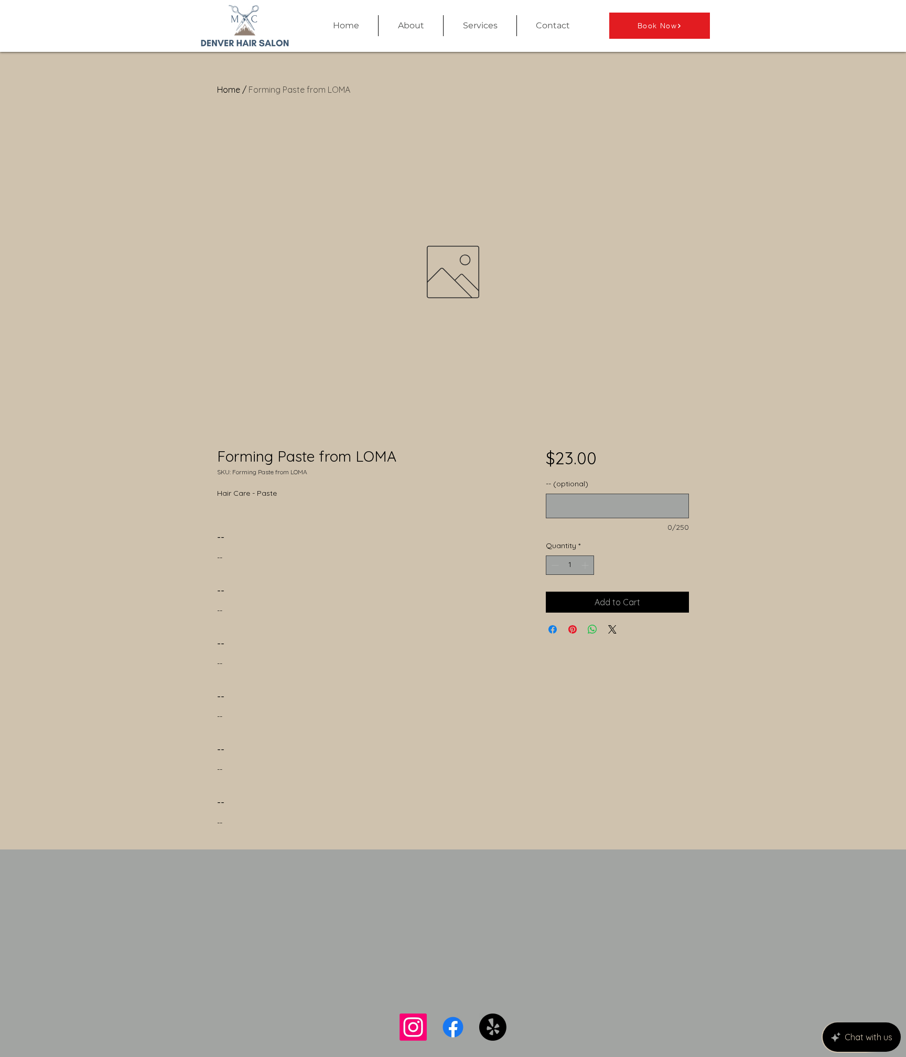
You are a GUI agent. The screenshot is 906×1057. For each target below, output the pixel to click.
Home (228, 89)
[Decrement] (553, 565)
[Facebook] (453, 1027)
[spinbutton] (569, 565)
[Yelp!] (492, 1027)
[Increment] (585, 565)
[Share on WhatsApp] (592, 629)
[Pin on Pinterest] (572, 629)
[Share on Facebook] (552, 629)
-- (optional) (567, 483)
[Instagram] (413, 1027)
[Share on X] (612, 629)
